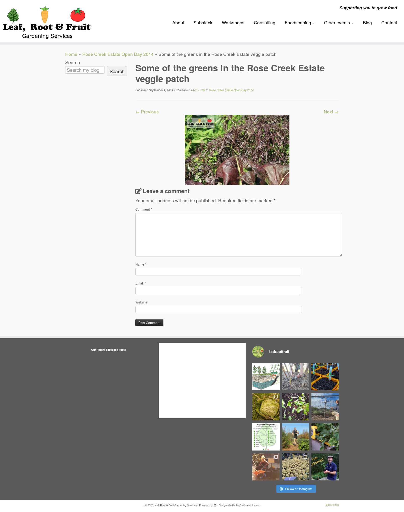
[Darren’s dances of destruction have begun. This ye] (295, 406)
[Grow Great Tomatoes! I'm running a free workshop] (325, 467)
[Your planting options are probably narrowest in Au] (266, 437)
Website (141, 302)
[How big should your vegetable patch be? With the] (325, 437)
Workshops (233, 22)
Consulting (264, 22)
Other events (337, 22)
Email (140, 283)
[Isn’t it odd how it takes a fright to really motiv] (295, 437)
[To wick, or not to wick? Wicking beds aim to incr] (266, 376)
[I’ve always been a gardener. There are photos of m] (266, 467)
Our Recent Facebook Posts (108, 349)
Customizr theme (249, 505)
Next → (331, 111)
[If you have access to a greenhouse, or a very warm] (325, 376)
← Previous (147, 111)
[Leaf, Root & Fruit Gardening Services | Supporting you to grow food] (46, 21)
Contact (389, 22)
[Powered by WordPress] (215, 504)
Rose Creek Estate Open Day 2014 (118, 54)
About (178, 22)
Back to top (332, 504)
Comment (143, 209)
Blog (367, 22)
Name (140, 264)
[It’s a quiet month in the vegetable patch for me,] (325, 406)
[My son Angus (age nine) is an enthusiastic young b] (295, 376)
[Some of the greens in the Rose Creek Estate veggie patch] (237, 149)
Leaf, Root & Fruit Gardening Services (175, 505)
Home (71, 54)
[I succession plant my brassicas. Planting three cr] (295, 467)
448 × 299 (198, 90)
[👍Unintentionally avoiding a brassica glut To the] (266, 406)
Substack (203, 22)
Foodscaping (298, 22)
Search (72, 62)
